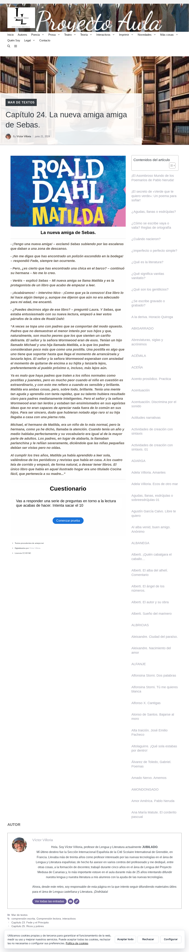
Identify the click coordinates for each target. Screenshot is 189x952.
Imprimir (124, 34)
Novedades (145, 34)
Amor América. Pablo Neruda (152, 801)
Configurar (171, 939)
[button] (8, 46)
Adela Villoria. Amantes (148, 472)
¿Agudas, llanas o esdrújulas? (153, 212)
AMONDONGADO (145, 789)
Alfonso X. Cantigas (146, 703)
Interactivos (103, 34)
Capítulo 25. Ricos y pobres (27, 926)
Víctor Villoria (24, 136)
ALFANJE (138, 664)
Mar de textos (21, 102)
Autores (22, 34)
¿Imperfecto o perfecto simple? (154, 250)
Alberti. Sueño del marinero (151, 613)
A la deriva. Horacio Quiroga (152, 317)
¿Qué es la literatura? (147, 262)
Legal (27, 40)
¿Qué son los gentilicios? (150, 289)
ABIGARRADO (142, 328)
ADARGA (138, 461)
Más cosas (167, 34)
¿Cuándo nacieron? (146, 239)
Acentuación (140, 390)
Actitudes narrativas (146, 417)
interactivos (69, 918)
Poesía (35, 34)
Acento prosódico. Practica (151, 379)
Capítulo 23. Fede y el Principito (30, 922)
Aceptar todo (125, 939)
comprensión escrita (23, 918)
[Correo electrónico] (70, 901)
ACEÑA (137, 367)
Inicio (10, 34)
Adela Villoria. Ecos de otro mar (154, 484)
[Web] (76, 901)
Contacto (44, 40)
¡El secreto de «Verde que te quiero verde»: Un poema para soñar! (153, 196)
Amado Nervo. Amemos (148, 778)
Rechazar (148, 939)
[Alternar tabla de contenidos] (170, 165)
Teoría (84, 34)
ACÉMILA (138, 356)
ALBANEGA (140, 543)
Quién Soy (13, 40)
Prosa (52, 34)
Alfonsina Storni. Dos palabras (153, 675)
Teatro (68, 34)
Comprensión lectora (49, 918)
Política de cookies (77, 943)
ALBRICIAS (140, 625)
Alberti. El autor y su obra (150, 602)
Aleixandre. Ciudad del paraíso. (154, 637)
